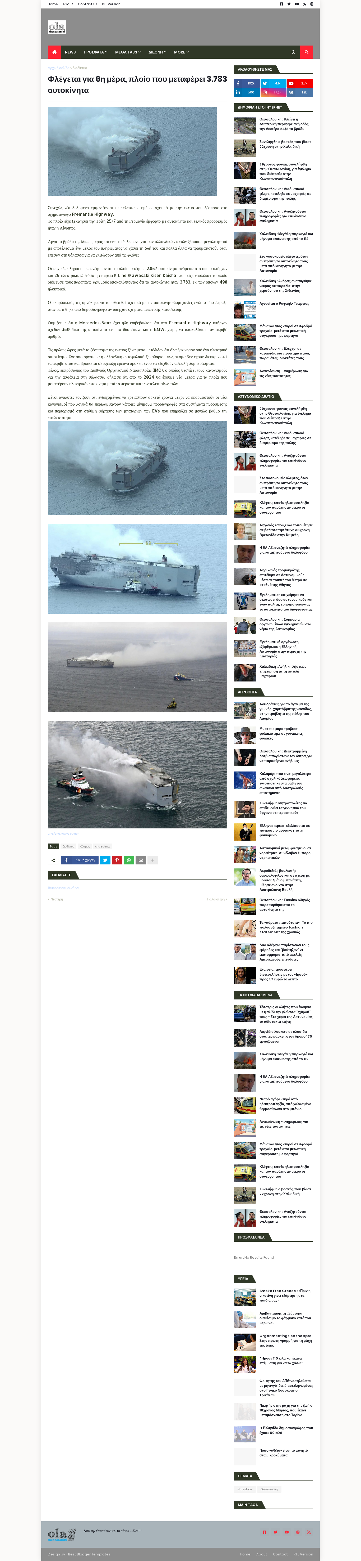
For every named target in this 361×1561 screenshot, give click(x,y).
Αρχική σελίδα (59, 67)
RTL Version (111, 4)
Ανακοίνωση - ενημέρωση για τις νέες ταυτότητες (284, 373)
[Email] (141, 860)
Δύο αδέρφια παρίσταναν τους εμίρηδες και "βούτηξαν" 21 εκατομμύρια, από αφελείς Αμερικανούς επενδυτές (284, 952)
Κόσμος (85, 846)
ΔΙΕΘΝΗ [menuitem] (156, 52)
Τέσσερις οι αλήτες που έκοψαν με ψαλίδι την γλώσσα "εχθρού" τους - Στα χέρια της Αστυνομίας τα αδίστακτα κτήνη (286, 1014)
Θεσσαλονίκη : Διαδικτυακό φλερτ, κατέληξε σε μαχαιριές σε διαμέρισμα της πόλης (285, 194)
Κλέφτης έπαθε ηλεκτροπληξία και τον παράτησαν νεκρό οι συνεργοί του (284, 507)
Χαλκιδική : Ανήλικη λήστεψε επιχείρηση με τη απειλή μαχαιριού (283, 671)
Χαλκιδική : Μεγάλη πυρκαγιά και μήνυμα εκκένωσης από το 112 (286, 236)
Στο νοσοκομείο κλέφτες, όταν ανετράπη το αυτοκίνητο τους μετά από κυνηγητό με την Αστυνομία (284, 263)
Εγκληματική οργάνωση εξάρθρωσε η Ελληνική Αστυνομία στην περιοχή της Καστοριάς (283, 649)
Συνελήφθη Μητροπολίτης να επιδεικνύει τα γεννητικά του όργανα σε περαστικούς (283, 808)
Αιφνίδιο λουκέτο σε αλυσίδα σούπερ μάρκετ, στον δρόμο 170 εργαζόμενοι (286, 1036)
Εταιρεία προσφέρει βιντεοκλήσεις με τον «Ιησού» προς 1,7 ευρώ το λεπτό (284, 974)
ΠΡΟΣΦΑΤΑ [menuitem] (94, 52)
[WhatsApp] (129, 860)
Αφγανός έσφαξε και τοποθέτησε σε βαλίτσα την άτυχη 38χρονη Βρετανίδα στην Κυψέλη (286, 530)
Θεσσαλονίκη (269, 1489)
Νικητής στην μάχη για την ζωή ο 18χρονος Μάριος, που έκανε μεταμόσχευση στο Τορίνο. (286, 1410)
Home (53, 4)
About (68, 4)
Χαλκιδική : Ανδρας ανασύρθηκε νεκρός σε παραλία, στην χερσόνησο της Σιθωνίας (286, 286)
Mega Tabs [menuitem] (126, 52)
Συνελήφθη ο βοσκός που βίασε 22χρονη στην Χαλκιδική (285, 144)
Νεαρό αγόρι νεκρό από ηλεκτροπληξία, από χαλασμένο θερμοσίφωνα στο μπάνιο (285, 1104)
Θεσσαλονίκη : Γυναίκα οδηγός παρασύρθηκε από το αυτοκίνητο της (285, 905)
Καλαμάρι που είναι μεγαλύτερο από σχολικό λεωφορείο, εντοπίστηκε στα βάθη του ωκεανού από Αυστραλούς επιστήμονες (285, 783)
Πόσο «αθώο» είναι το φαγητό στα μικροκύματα (284, 1453)
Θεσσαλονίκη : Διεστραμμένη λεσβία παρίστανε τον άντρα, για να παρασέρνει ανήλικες (286, 756)
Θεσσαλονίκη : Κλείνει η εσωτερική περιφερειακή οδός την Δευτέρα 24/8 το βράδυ (284, 124)
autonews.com (63, 833)
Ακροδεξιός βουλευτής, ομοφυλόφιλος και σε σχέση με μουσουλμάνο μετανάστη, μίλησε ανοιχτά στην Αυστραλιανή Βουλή (285, 880)
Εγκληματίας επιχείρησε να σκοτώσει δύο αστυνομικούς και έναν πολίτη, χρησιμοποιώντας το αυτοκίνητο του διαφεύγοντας (286, 602)
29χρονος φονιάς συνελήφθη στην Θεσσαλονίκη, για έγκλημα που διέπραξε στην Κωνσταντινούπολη (285, 171)
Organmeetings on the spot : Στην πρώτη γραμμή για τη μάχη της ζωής (286, 1341)
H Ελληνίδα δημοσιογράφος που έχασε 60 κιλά (286, 1430)
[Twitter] (105, 860)
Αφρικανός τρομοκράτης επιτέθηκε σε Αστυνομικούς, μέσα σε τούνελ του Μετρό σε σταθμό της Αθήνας (283, 577)
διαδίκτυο (80, 67)
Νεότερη (56, 899)
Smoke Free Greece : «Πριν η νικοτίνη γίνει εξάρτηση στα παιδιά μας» (285, 1296)
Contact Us (87, 4)
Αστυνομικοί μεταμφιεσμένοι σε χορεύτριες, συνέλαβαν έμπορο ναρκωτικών (285, 853)
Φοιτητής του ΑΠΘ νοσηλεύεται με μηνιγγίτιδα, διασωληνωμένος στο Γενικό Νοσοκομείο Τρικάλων (286, 1388)
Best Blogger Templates (89, 1554)
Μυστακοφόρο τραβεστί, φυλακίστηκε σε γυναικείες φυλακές (281, 733)
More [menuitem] (179, 52)
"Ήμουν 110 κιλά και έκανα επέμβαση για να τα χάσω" (281, 1361)
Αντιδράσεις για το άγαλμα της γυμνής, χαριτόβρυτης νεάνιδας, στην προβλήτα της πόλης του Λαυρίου (286, 711)
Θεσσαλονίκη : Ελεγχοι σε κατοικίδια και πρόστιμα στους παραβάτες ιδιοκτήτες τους (285, 353)
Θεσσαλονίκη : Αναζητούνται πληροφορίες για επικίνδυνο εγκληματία (283, 216)
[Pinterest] (117, 860)
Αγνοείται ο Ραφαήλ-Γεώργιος (284, 303)
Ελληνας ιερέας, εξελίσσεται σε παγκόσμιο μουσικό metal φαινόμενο (285, 830)
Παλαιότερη (216, 899)
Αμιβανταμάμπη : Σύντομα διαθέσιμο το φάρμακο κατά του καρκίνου (285, 1318)
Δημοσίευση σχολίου (63, 887)
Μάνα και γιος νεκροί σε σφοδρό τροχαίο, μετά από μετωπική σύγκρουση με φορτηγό (286, 331)
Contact (280, 1554)
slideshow (102, 846)
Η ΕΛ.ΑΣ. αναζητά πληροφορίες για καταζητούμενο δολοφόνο (285, 550)
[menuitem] (54, 52)
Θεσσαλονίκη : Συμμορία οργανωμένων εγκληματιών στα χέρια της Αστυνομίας (285, 624)
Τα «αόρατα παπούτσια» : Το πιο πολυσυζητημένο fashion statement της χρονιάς (286, 927)
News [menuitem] (70, 52)
